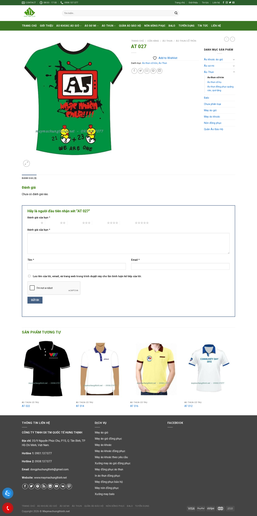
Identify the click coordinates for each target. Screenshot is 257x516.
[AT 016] (155, 369)
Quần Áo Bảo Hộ (130, 25)
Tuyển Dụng (187, 25)
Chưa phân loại (212, 104)
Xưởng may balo (105, 494)
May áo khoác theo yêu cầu (111, 457)
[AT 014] (101, 369)
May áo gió (210, 110)
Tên (30, 259)
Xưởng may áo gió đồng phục (112, 463)
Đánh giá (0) (29, 178)
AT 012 (188, 406)
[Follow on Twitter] (230, 2)
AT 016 (134, 406)
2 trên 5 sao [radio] (52, 222)
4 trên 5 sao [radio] (99, 222)
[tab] (29, 178)
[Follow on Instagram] (227, 2)
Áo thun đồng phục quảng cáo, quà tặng (220, 88)
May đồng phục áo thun (109, 469)
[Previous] (22, 376)
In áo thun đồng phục (107, 475)
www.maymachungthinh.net (50, 477)
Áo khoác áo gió (67, 25)
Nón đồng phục (155, 25)
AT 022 (26, 406)
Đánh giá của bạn (38, 217)
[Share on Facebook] (134, 71)
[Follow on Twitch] (69, 486)
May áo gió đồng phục (108, 438)
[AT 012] (209, 369)
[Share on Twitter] (141, 71)
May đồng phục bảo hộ (109, 481)
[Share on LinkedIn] (159, 71)
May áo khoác (212, 116)
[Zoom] (26, 163)
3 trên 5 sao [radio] (74, 222)
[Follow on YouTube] (56, 486)
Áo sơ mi (90, 25)
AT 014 (80, 406)
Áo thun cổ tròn (186, 40)
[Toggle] (234, 59)
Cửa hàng (153, 40)
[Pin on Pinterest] (153, 71)
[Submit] (176, 13)
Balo (172, 25)
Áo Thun (107, 25)
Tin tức (205, 2)
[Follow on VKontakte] (63, 486)
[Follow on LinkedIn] (50, 486)
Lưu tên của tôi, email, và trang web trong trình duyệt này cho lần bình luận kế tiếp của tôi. (87, 276)
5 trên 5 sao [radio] (127, 222)
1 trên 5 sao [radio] (33, 222)
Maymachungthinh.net (56, 511)
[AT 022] (47, 369)
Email (135, 259)
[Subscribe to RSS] (44, 486)
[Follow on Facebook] (223, 2)
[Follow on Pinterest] (38, 486)
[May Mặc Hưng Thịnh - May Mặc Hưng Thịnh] (39, 13)
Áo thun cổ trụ (214, 82)
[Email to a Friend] (147, 71)
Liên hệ (216, 2)
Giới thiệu (193, 2)
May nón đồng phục (107, 488)
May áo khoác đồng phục (110, 451)
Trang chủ (180, 2)
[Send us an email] (233, 2)
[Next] (235, 376)
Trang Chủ (29, 25)
